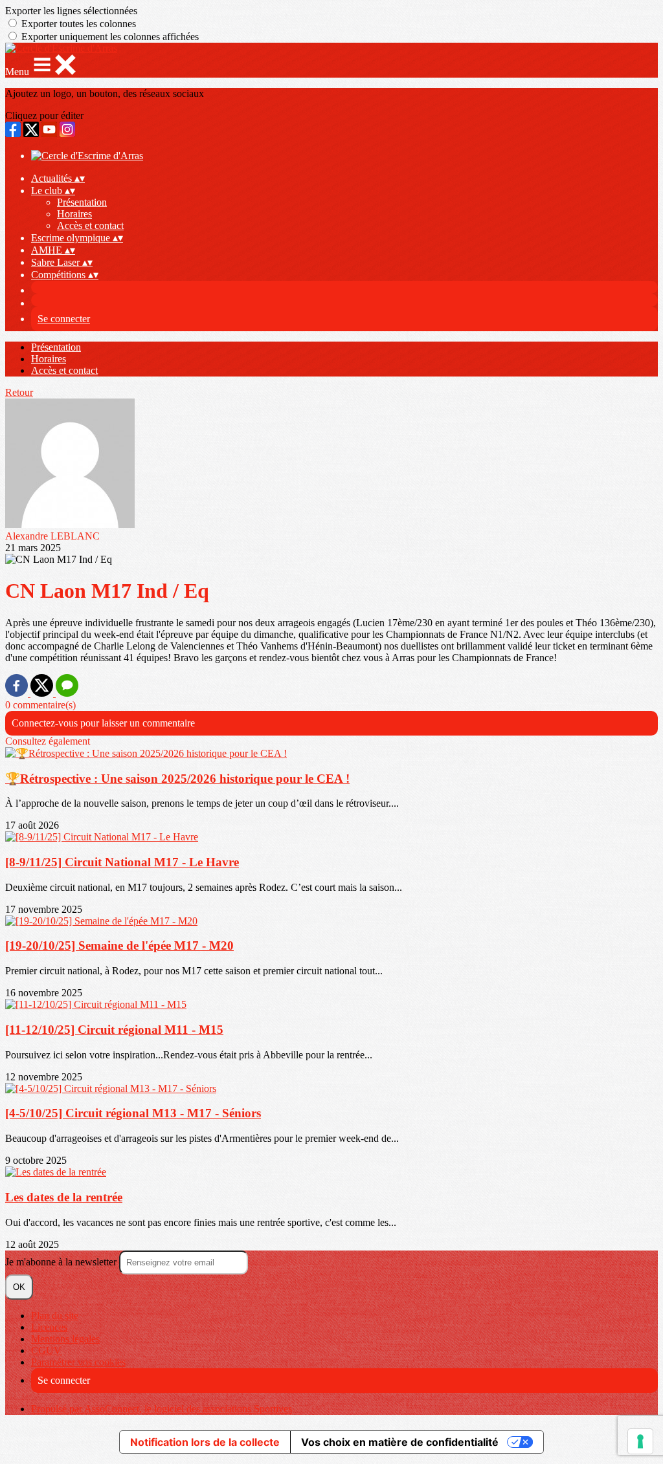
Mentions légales (65, 1338)
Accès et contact (90, 225)
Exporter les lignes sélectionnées (71, 10)
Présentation (82, 202)
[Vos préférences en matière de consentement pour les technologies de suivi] (640, 1441)
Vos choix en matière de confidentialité (400, 1442)
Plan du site (54, 1315)
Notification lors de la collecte (205, 1442)
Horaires (74, 213)
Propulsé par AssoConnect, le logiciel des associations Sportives (161, 1408)
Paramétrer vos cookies (78, 1362)
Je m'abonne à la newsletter (62, 1261)
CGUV (46, 1350)
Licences (49, 1327)
